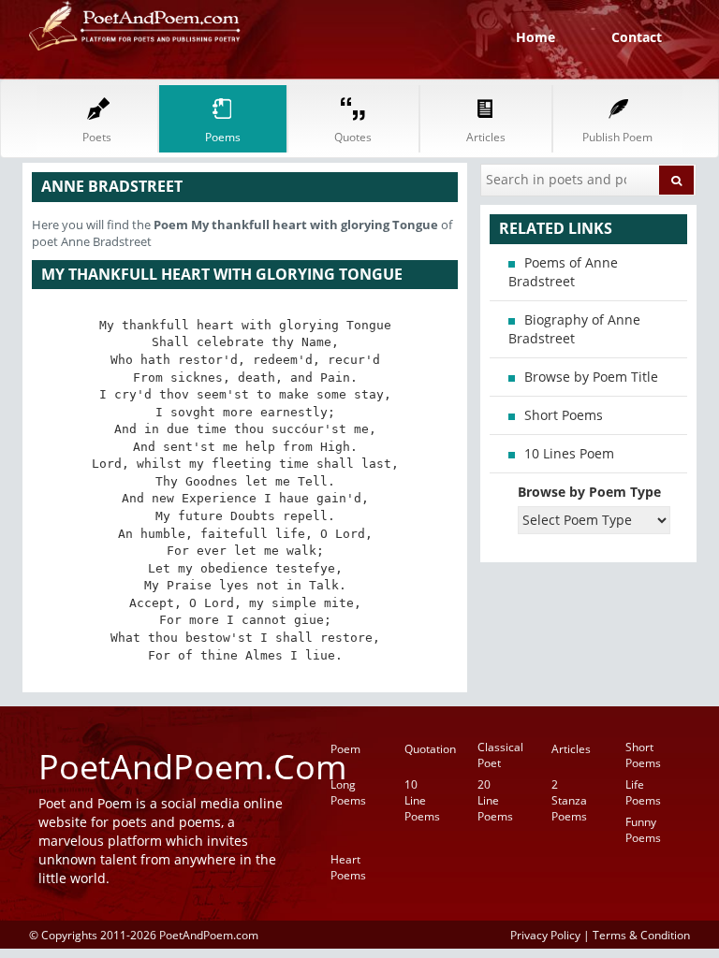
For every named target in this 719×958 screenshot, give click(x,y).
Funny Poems (643, 830)
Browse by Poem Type (589, 492)
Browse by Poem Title (591, 376)
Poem (345, 749)
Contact (636, 37)
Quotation (430, 749)
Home (535, 37)
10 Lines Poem (569, 453)
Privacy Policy (545, 934)
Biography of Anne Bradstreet (574, 329)
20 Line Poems (495, 800)
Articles (571, 749)
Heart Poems (348, 867)
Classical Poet (500, 755)
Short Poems (563, 415)
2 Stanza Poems (569, 800)
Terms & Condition (641, 934)
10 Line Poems (422, 800)
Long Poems (348, 792)
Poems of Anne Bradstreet (563, 272)
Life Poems (643, 792)
